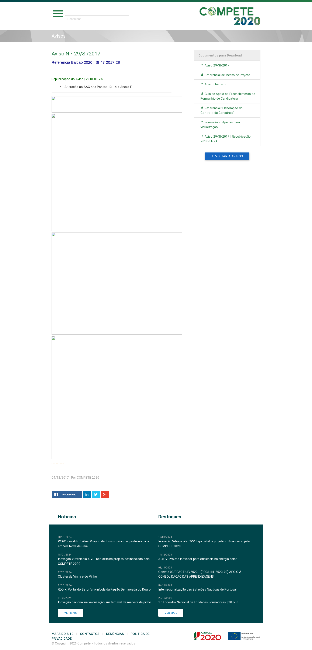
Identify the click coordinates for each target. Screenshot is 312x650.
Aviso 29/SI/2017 (216, 65)
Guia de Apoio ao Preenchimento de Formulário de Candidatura (228, 96)
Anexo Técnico (215, 84)
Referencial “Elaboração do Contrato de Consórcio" (222, 110)
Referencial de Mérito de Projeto (227, 75)
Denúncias (115, 634)
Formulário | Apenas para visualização (220, 124)
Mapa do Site (62, 634)
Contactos (89, 634)
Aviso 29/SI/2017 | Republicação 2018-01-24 (226, 138)
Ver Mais (70, 612)
